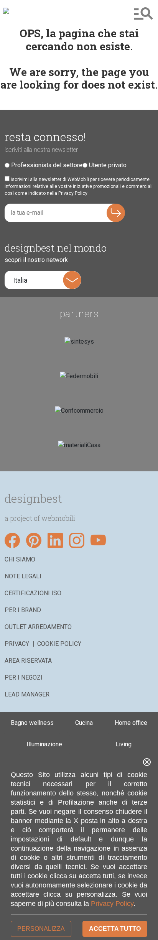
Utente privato (108, 165)
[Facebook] (12, 540)
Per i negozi (24, 677)
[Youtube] (98, 540)
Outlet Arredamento (38, 627)
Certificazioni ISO (33, 593)
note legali (23, 576)
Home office (131, 722)
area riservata (28, 660)
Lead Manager (27, 694)
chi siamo (20, 559)
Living (123, 744)
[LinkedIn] (55, 540)
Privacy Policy (112, 903)
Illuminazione (44, 744)
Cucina (84, 722)
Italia (20, 280)
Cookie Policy (59, 643)
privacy (17, 643)
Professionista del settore (46, 165)
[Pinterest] (33, 540)
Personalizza (41, 928)
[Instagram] (76, 540)
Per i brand (23, 610)
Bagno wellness (32, 722)
